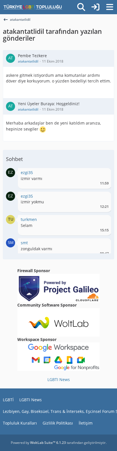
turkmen (29, 219)
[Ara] (81, 7)
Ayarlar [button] (102, 173)
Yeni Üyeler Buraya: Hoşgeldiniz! (49, 103)
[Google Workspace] (58, 356)
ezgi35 (27, 172)
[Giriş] (95, 7)
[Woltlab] (58, 321)
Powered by (38, 442)
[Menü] (109, 7)
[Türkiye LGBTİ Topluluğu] (33, 7)
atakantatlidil (28, 61)
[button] (10, 172)
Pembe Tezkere (32, 55)
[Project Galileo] (58, 287)
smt (24, 242)
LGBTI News (58, 379)
